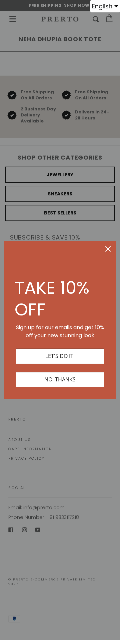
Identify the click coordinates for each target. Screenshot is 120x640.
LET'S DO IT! (60, 356)
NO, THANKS (60, 379)
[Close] (108, 249)
